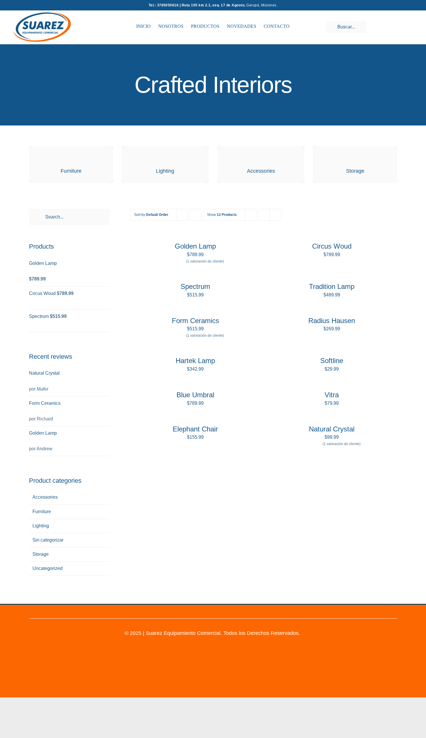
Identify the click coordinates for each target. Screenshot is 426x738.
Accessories (45, 497)
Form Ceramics (195, 321)
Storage (40, 554)
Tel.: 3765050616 (164, 5)
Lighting (40, 525)
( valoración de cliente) (205, 261)
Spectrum (195, 286)
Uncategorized (47, 568)
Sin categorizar (47, 539)
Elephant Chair (195, 429)
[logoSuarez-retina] (42, 14)
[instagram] (207, 611)
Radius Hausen (331, 321)
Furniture (41, 511)
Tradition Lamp (331, 286)
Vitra (332, 395)
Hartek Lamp (195, 361)
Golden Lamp (195, 246)
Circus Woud (332, 246)
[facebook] (218, 611)
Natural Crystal (331, 429)
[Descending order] (195, 215)
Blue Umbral (195, 395)
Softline (331, 361)
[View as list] (275, 215)
